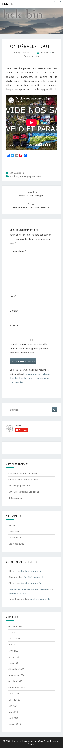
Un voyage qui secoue (19, 485)
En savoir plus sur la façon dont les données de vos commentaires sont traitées (30, 378)
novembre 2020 (16, 675)
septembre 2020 (16, 687)
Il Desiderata (15, 497)
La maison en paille (18, 592)
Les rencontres (16, 543)
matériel (13, 176)
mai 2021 (13, 644)
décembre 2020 (16, 669)
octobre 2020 (15, 681)
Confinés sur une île (31, 570)
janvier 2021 (14, 663)
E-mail (14, 310)
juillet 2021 (14, 638)
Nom (13, 296)
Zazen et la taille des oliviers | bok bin (28, 589)
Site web (14, 325)
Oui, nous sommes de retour (23, 473)
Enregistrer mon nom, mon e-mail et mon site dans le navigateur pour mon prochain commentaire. (29, 348)
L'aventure (13, 531)
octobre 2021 (15, 626)
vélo (38, 176)
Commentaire (18, 250)
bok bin (7, 4)
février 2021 (14, 656)
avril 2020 (13, 718)
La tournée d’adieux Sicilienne (23, 491)
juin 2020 (13, 705)
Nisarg (31, 744)
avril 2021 (13, 650)
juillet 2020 (14, 699)
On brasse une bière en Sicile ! (23, 479)
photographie (27, 176)
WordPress (44, 741)
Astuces (12, 525)
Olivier (44, 52)
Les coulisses (16, 172)
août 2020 (13, 693)
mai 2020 (13, 711)
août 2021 (13, 632)
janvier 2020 (14, 724)
